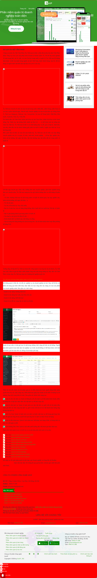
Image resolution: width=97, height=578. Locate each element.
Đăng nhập (56, 538)
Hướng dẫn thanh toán (43, 538)
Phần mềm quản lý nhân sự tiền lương (17, 545)
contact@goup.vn (50, 523)
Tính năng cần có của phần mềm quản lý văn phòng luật (82, 98)
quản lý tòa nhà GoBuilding (18, 452)
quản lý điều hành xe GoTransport (20, 437)
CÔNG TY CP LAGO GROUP (13, 494)
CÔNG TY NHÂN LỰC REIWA (13, 503)
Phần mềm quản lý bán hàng (14, 542)
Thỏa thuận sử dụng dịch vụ (68, 554)
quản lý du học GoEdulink (18, 447)
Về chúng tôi (38, 533)
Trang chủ (23, 8)
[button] (92, 15)
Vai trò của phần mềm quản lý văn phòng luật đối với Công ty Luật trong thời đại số (83, 88)
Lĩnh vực (40, 8)
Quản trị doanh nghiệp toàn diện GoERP (22, 435)
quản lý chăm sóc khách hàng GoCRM (21, 442)
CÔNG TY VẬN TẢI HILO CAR (13, 496)
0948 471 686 (18, 523)
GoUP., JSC (20, 558)
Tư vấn (56, 8)
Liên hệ (73, 8)
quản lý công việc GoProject (19, 439)
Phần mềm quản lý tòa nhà (14, 549)
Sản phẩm (31, 8)
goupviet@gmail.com (75, 542)
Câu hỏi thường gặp (42, 535)
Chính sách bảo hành (50, 554)
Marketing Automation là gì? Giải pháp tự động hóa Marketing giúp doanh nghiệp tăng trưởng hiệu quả (82, 53)
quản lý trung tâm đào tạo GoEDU (20, 454)
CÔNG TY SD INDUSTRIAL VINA (14, 501)
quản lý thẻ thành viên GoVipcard (20, 456)
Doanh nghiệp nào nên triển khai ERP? (82, 62)
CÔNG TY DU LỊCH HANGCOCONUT (15, 498)
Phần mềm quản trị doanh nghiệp (16, 535)
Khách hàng (48, 8)
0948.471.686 (83, 523)
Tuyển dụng (64, 8)
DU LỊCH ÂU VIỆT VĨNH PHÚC (14, 49)
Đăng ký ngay (16, 29)
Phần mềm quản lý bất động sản (15, 547)
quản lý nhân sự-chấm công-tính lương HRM (23, 444)
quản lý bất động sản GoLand (19, 449)
